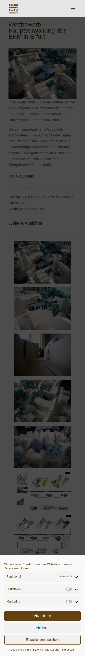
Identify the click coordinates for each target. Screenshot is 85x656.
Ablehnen (42, 627)
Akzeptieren (42, 616)
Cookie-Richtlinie (20, 649)
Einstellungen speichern (43, 639)
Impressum (68, 649)
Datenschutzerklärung (46, 649)
